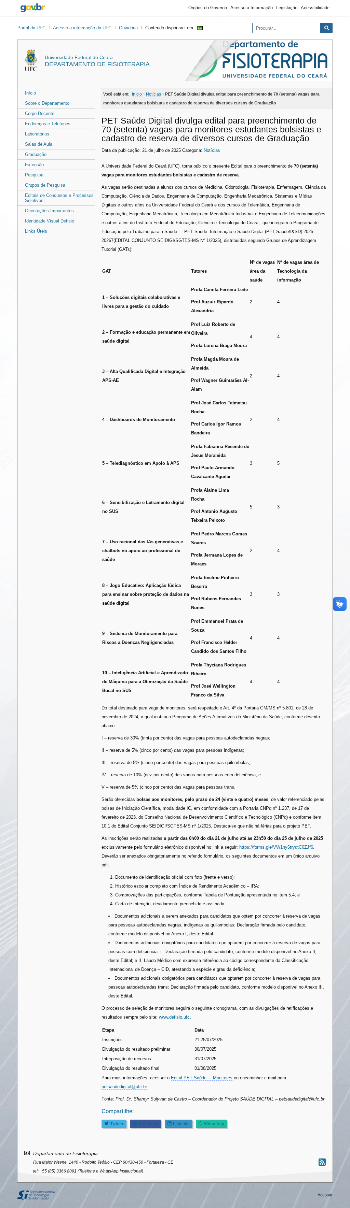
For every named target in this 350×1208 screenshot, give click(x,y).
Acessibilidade (315, 7)
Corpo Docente (39, 113)
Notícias (212, 150)
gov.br (33, 7)
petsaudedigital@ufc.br (124, 1086)
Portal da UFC (31, 27)
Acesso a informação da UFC (82, 27)
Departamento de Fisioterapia (97, 64)
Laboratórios (37, 133)
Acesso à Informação (251, 7)
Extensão (34, 164)
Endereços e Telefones (47, 123)
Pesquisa (34, 174)
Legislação (286, 7)
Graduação (35, 154)
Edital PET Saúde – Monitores (201, 1077)
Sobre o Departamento (47, 103)
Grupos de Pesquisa (45, 185)
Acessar (325, 1195)
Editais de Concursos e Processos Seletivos (59, 198)
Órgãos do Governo (207, 7)
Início (30, 93)
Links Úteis (36, 231)
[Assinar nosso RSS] (322, 1162)
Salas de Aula (38, 144)
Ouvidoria (128, 27)
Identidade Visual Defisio (49, 221)
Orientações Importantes (49, 210)
